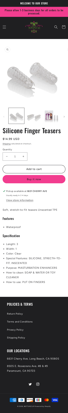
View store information (19, 200)
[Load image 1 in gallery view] (16, 116)
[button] (4, 27)
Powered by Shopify (43, 406)
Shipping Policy (16, 337)
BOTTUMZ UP (29, 406)
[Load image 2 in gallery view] (34, 116)
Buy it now (34, 179)
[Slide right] (64, 117)
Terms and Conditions (20, 321)
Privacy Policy (15, 329)
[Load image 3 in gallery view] (51, 116)
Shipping (7, 144)
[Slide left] (4, 117)
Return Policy (15, 313)
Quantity (7, 149)
